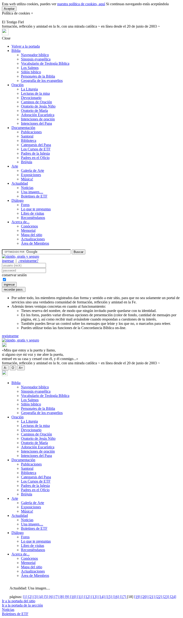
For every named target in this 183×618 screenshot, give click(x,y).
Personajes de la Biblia (38, 76)
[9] (67, 597)
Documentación (23, 128)
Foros (25, 205)
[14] (102, 597)
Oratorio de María (34, 111)
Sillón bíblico (31, 72)
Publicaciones (31, 132)
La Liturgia (29, 89)
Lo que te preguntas (36, 209)
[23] (166, 597)
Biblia (15, 51)
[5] (46, 597)
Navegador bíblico (35, 55)
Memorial (28, 230)
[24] (173, 597)
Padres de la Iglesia (35, 153)
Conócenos (29, 226)
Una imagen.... (32, 192)
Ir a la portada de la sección (22, 605)
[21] (152, 597)
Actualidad (19, 183)
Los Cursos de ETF (36, 149)
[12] (87, 597)
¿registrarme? (28, 261)
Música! (27, 179)
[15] (109, 597)
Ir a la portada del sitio (18, 601)
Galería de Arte (32, 170)
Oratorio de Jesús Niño (38, 106)
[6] (51, 597)
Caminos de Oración (36, 102)
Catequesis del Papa (36, 145)
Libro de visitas (32, 213)
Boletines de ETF (34, 196)
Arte (14, 166)
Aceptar (9, 8)
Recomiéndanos (33, 218)
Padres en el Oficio (35, 158)
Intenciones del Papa (36, 123)
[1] (25, 597)
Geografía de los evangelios (42, 81)
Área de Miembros (35, 243)
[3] (36, 597)
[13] (94, 597)
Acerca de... (20, 222)
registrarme (10, 336)
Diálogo (17, 200)
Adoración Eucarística (37, 115)
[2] (30, 597)
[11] (80, 597)
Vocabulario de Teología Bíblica (45, 63)
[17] (123, 597)
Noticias (27, 188)
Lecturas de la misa (35, 93)
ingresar (8, 261)
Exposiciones (31, 175)
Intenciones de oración (38, 119)
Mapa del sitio (31, 235)
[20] (144, 597)
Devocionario (31, 98)
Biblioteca (28, 140)
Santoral (27, 136)
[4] (41, 597)
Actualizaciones (33, 239)
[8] (62, 597)
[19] (137, 597)
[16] (116, 597)
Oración (17, 85)
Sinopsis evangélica (36, 59)
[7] (57, 597)
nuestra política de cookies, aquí (81, 4)
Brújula (26, 162)
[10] (73, 597)
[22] (159, 597)
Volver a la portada (25, 46)
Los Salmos (30, 68)
